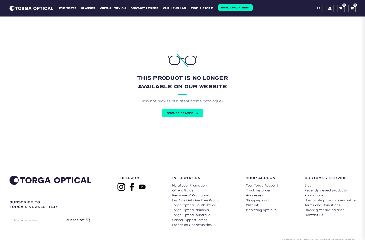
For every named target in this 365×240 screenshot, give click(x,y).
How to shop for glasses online (330, 200)
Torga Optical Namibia (190, 210)
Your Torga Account (262, 185)
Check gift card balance (325, 210)
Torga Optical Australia (191, 215)
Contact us (314, 215)
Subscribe (75, 220)
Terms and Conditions (322, 205)
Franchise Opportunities (192, 225)
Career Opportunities (189, 220)
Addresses (254, 195)
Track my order (258, 190)
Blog (308, 185)
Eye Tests (67, 8)
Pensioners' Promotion (190, 195)
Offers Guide (183, 190)
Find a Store (202, 8)
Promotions (314, 195)
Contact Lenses (144, 8)
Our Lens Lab (174, 8)
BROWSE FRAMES (180, 113)
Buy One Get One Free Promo (196, 200)
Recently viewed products (326, 190)
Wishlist (252, 205)
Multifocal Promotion (189, 185)
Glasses (88, 8)
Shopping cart (257, 200)
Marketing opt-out (261, 210)
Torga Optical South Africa (194, 205)
